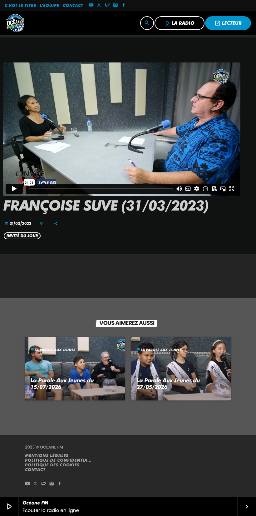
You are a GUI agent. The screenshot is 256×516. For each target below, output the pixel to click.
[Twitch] (107, 5)
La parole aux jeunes (55, 350)
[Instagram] (115, 5)
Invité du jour (22, 236)
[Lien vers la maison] (15, 23)
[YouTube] (91, 5)
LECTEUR (228, 23)
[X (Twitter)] (99, 5)
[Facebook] (123, 5)
